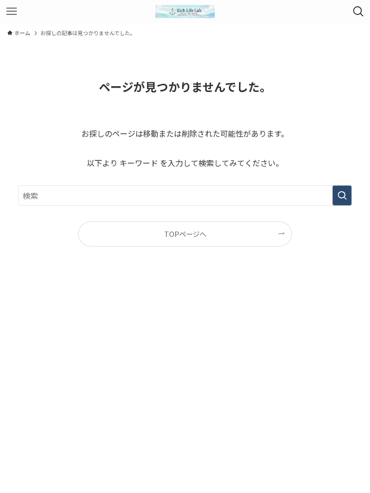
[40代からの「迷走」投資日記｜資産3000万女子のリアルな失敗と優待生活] (185, 11)
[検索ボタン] (358, 11)
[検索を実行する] (342, 195)
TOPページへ (185, 234)
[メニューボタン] (11, 11)
